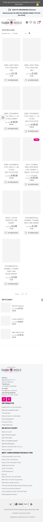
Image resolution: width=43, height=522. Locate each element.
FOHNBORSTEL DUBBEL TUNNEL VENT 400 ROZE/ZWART (11, 270)
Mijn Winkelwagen (9, 435)
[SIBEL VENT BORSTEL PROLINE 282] (11, 49)
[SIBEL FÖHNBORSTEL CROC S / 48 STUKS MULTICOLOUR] (11, 149)
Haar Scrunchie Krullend (11, 488)
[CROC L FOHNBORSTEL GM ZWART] (11, 202)
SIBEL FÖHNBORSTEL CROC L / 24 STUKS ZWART (11, 116)
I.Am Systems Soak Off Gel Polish (14, 491)
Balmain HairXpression (10, 482)
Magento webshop (17, 517)
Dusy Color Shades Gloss (11, 462)
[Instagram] (9, 399)
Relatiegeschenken (9, 494)
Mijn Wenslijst (7, 438)
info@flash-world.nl (9, 390)
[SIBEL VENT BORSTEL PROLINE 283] (32, 49)
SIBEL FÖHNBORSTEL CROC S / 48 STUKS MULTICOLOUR (11, 168)
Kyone (4, 474)
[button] (30, 22)
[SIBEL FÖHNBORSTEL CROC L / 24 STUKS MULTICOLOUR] (32, 98)
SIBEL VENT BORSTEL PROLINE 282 (11, 67)
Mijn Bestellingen (8, 444)
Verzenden (6, 413)
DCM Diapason (7, 471)
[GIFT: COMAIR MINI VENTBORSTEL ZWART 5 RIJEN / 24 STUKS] (32, 149)
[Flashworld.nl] (12, 22)
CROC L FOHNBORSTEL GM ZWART (11, 220)
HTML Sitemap (7, 425)
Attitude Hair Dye (8, 465)
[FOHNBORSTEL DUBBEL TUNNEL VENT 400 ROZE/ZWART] (11, 250)
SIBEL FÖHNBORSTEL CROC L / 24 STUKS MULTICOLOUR (31, 117)
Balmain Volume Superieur (12, 479)
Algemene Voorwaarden (11, 407)
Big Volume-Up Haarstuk (11, 477)
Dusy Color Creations (10, 459)
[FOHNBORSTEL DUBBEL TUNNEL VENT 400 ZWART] (32, 202)
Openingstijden (8, 419)
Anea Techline (7, 468)
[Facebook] (4, 399)
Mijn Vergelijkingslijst (10, 441)
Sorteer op (6, 33)
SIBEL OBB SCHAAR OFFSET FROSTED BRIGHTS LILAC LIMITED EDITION (18, 332)
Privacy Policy (7, 422)
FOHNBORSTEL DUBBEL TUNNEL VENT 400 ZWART (31, 220)
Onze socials (7, 449)
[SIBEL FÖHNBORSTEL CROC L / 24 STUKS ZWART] (11, 98)
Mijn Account (7, 432)
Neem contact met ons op (12, 447)
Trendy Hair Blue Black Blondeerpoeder (17, 485)
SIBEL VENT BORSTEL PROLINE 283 (31, 67)
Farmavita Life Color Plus (11, 456)
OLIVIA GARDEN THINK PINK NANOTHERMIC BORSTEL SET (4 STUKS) (18, 319)
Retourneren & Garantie (11, 416)
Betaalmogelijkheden (10, 410)
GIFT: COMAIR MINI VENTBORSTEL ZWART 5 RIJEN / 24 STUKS (31, 168)
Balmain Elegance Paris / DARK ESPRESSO (18, 306)
